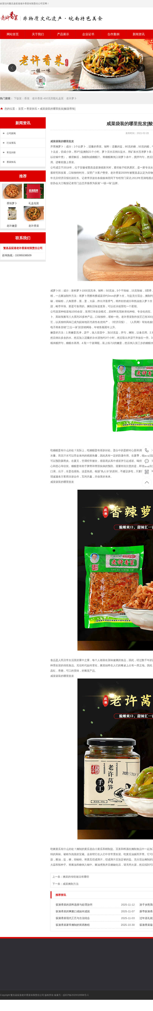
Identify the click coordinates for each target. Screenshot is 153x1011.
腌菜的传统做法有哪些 (76, 876)
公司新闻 (11, 133)
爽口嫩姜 (31, 990)
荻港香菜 (31, 978)
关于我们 (38, 34)
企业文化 (5, 984)
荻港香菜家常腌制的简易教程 (73, 924)
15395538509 (147, 451)
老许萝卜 (71, 98)
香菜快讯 (31, 108)
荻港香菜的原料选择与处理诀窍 (74, 904)
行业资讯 (11, 143)
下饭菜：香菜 (21, 98)
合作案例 (113, 34)
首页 (21, 108)
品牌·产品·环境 (9, 990)
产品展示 (63, 34)
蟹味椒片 (31, 1001)
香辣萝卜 (31, 984)
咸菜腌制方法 (71, 883)
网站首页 (13, 34)
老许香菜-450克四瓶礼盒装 (48, 98)
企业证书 (88, 34)
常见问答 (11, 152)
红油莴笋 (31, 995)
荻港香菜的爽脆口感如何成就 (73, 911)
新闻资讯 (139, 34)
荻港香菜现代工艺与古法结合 (73, 918)
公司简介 (5, 978)
